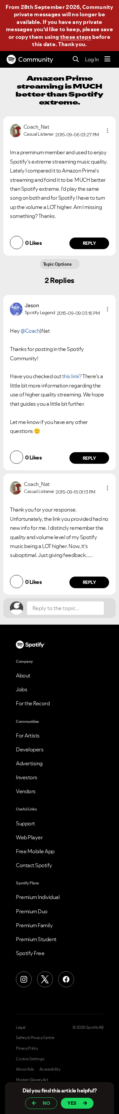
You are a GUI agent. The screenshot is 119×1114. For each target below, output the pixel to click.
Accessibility (49, 1069)
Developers (29, 749)
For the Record (33, 703)
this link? (72, 376)
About (23, 675)
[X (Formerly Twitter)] (45, 979)
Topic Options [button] (57, 264)
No (46, 1103)
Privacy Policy (27, 1048)
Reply (89, 243)
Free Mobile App (35, 851)
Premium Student (36, 939)
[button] (107, 131)
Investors (26, 777)
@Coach (30, 330)
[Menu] (107, 59)
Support (25, 823)
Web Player (29, 837)
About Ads (25, 1069)
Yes (71, 1103)
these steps (75, 36)
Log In (92, 59)
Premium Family (34, 925)
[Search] (76, 59)
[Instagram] (24, 979)
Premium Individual (38, 897)
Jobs (21, 689)
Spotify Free (30, 953)
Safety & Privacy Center (35, 1037)
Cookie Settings (30, 1059)
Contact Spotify (34, 865)
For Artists (28, 735)
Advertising (29, 763)
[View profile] (15, 130)
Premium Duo (32, 911)
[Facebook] (66, 979)
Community (35, 59)
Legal (20, 1027)
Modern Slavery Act (32, 1079)
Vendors (26, 791)
